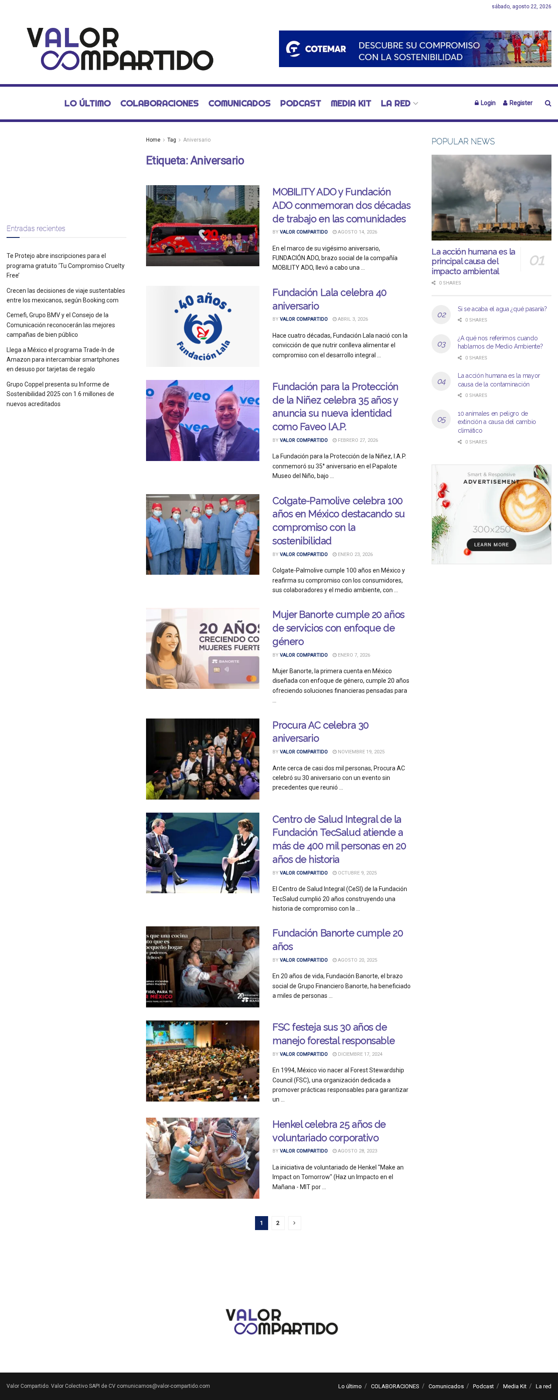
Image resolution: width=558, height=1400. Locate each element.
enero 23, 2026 (355, 554)
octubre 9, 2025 (357, 873)
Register (520, 102)
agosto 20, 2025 (357, 960)
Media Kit (351, 103)
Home (153, 140)
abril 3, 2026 (352, 319)
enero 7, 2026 (353, 655)
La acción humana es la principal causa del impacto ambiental (473, 261)
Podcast (300, 103)
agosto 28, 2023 (357, 1151)
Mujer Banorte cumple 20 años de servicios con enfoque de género (338, 628)
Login (488, 102)
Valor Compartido (304, 232)
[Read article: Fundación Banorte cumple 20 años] (202, 966)
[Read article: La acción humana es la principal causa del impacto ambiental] (491, 198)
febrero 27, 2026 (357, 440)
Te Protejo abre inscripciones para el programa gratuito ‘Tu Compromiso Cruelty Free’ (66, 265)
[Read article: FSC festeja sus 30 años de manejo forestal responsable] (202, 1061)
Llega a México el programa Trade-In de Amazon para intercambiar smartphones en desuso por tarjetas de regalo (63, 359)
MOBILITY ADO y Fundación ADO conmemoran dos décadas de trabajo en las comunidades (341, 205)
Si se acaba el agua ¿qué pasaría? (502, 308)
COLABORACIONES (159, 103)
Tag (171, 140)
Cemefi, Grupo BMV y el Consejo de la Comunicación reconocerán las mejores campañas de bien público (61, 325)
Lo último (88, 103)
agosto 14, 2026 (357, 232)
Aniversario (197, 140)
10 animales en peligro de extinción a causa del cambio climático (497, 422)
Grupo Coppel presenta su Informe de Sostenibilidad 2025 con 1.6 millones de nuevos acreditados (60, 394)
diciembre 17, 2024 (359, 1054)
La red (396, 103)
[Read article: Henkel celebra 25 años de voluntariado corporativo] (202, 1158)
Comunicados (239, 103)
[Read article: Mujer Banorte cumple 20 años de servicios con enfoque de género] (202, 648)
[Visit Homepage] (115, 48)
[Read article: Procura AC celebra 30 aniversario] (202, 759)
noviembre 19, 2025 (360, 752)
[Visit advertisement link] (415, 49)
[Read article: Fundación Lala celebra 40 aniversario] (202, 326)
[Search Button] (548, 103)
